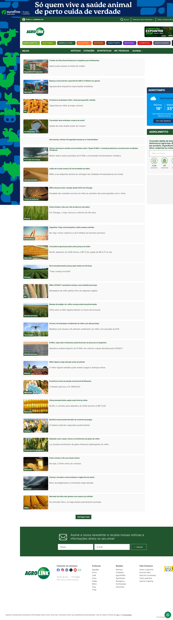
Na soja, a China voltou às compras (65, 463)
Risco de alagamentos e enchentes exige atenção (71, 483)
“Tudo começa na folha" (60, 271)
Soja (94, 587)
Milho (94, 584)
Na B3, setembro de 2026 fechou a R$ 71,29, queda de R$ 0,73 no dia (80, 252)
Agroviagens (162, 43)
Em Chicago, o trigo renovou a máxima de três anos (72, 212)
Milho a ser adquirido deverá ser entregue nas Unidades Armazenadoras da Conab (86, 174)
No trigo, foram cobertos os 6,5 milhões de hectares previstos (77, 233)
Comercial (144, 43)
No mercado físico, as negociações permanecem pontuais (75, 502)
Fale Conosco (146, 566)
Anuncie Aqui (145, 572)
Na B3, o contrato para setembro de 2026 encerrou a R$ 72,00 (77, 406)
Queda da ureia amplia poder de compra (67, 126)
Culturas (47, 43)
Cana (94, 578)
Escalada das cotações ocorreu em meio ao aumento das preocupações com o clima (87, 193)
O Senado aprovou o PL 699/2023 (64, 386)
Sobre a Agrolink (146, 569)
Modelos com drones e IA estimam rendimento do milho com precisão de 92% (84, 329)
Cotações (83, 43)
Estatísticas (104, 51)
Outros (136, 51)
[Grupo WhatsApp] (168, 615)
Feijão (94, 581)
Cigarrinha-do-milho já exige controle (66, 105)
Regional (129, 43)
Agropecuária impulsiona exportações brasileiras (71, 86)
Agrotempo (114, 43)
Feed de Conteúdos (147, 575)
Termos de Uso (62, 577)
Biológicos (120, 581)
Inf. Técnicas (121, 51)
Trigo (94, 590)
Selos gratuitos (145, 578)
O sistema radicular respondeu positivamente (69, 425)
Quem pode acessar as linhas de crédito (67, 66)
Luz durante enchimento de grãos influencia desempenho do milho (79, 444)
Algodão (95, 569)
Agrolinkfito (30, 43)
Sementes (120, 587)
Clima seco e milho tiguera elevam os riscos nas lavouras (74, 310)
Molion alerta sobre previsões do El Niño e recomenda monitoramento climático (85, 155)
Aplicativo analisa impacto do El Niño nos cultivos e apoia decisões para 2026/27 (86, 348)
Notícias (98, 43)
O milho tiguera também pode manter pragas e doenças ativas (77, 367)
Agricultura (65, 43)
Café (94, 575)
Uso (117, 615)
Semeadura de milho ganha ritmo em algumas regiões (73, 290)
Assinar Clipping (146, 581)
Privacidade (76, 577)
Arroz (94, 572)
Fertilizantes (121, 584)
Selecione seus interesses (143, 19)
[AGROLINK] (35, 31)
